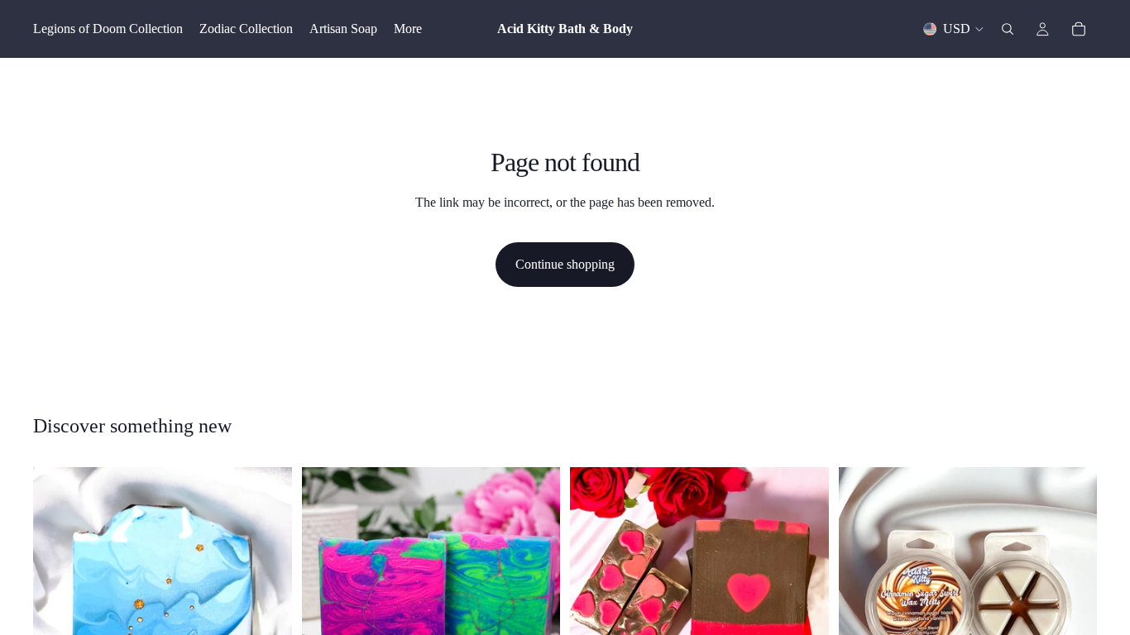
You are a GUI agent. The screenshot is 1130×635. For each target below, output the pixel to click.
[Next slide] (535, 596)
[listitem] (407, 29)
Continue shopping (565, 264)
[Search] (1007, 29)
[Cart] (1079, 29)
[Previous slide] (327, 596)
